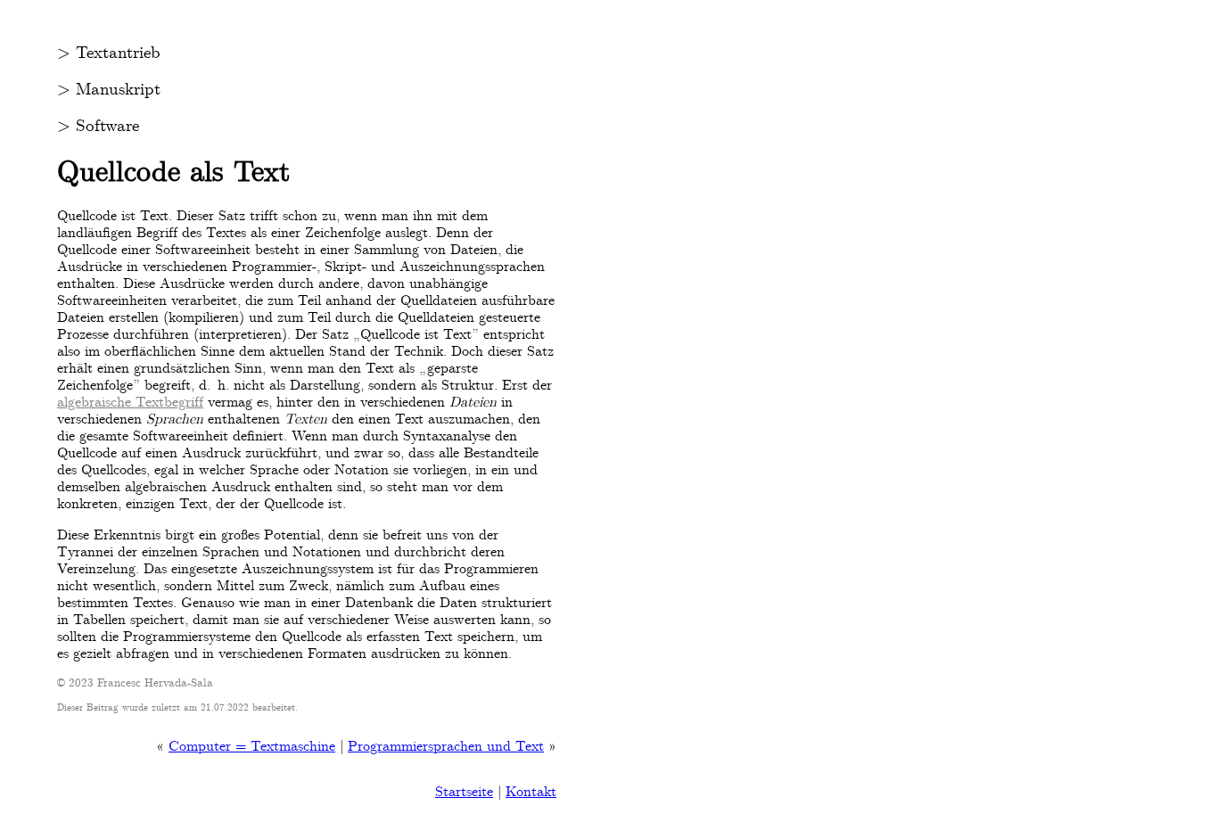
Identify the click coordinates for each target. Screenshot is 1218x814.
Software (107, 126)
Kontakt (531, 791)
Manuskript (118, 89)
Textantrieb (118, 52)
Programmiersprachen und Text (446, 745)
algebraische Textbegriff (130, 401)
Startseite (464, 791)
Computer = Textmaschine (252, 745)
